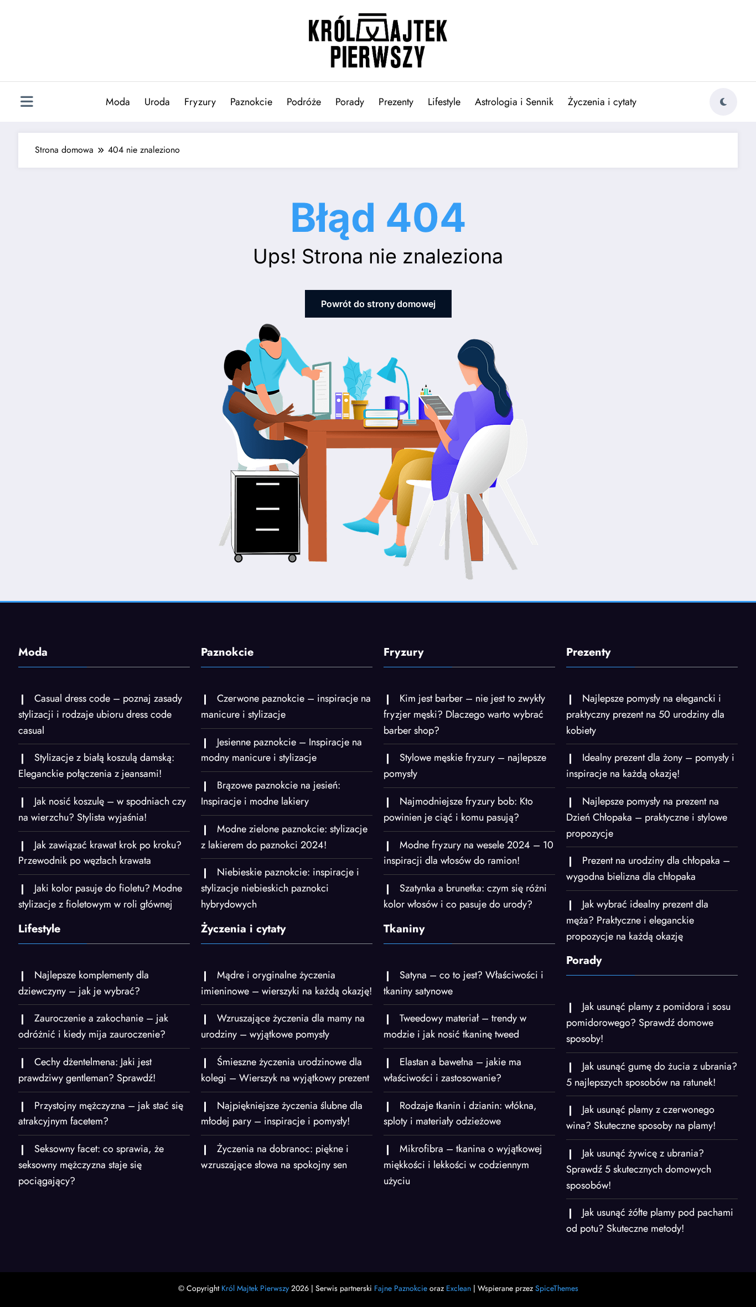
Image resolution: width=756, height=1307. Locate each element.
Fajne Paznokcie (400, 1288)
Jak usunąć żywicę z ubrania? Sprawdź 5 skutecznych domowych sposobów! (638, 1169)
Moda (118, 102)
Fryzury (200, 102)
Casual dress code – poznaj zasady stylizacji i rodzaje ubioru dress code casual (100, 714)
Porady (349, 102)
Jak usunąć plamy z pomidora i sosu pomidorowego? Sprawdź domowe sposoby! (648, 1022)
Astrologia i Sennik (514, 102)
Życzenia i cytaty (602, 102)
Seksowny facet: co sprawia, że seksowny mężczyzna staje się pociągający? (91, 1165)
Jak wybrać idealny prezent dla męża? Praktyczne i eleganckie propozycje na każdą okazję (637, 920)
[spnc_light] (723, 102)
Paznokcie (251, 102)
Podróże (304, 102)
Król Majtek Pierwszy (255, 1288)
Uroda (157, 102)
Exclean (458, 1288)
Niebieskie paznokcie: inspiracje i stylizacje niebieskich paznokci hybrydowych (280, 888)
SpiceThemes (556, 1288)
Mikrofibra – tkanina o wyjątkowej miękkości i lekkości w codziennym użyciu (463, 1165)
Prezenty (396, 102)
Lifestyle (444, 102)
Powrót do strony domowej (378, 303)
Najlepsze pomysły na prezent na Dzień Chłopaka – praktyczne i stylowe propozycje (646, 817)
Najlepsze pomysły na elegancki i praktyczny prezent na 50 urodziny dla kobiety (645, 714)
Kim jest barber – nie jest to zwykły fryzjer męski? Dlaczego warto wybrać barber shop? (464, 714)
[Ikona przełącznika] (26, 103)
